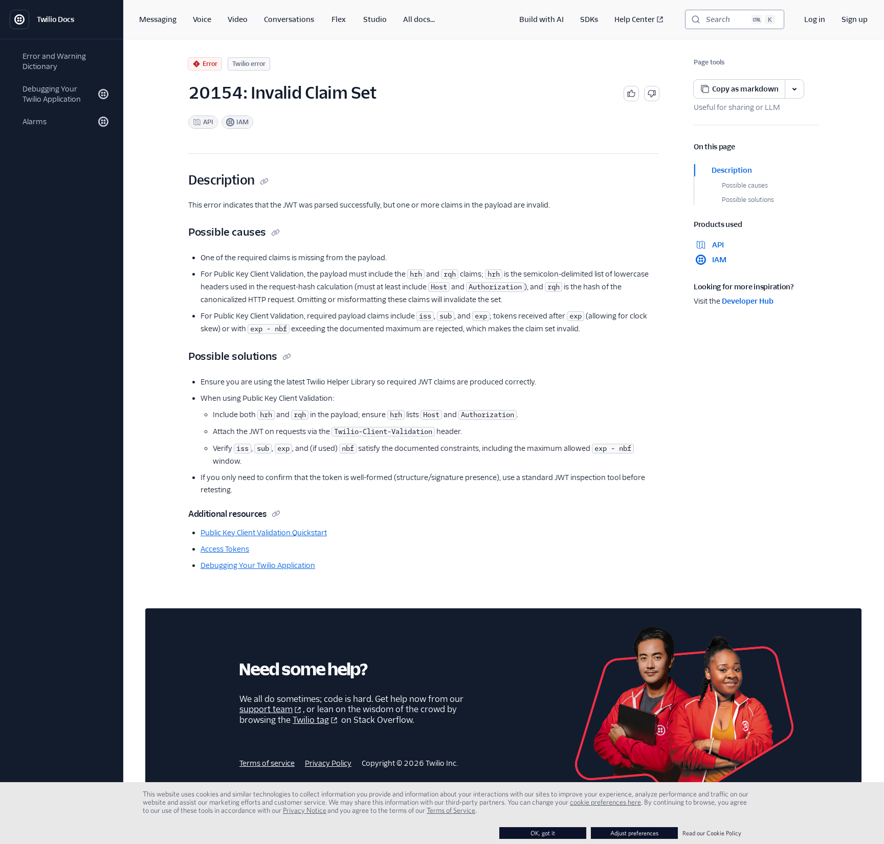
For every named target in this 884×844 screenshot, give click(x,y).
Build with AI (541, 19)
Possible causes (745, 185)
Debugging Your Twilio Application (258, 565)
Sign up (855, 19)
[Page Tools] (794, 89)
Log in (814, 19)
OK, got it (543, 833)
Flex (339, 19)
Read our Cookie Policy (711, 833)
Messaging (157, 19)
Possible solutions (748, 199)
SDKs (589, 19)
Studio (375, 19)
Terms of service (267, 763)
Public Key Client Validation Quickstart (264, 532)
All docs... (419, 19)
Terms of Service (451, 810)
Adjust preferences (634, 833)
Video (238, 19)
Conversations (289, 19)
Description (732, 170)
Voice (202, 19)
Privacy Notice (304, 810)
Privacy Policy (328, 763)
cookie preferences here (605, 802)
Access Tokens (225, 549)
